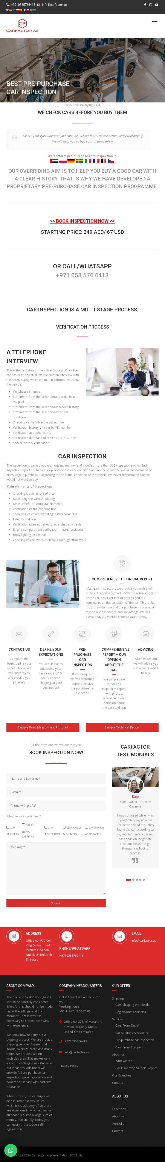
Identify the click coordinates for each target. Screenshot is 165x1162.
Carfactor (38, 1155)
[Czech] (27, 10)
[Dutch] (14, 10)
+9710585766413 (23, 4)
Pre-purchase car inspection (134, 1040)
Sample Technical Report (122, 727)
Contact (117, 1083)
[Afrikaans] (34, 10)
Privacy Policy (68, 1066)
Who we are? (124, 1061)
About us (118, 1054)
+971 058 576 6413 (82, 275)
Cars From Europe (128, 1047)
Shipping (118, 998)
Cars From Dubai (127, 1025)
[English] (7, 10)
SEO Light (76, 1155)
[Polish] (17, 10)
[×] (10, 1150)
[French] (24, 10)
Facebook (119, 1109)
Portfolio (118, 1123)
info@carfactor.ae (54, 4)
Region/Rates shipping (130, 1012)
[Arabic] (31, 10)
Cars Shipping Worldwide (132, 1005)
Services (118, 1019)
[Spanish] (21, 10)
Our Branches (121, 1075)
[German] (10, 10)
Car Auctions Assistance (132, 1033)
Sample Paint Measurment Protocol (43, 727)
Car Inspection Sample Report (136, 1068)
